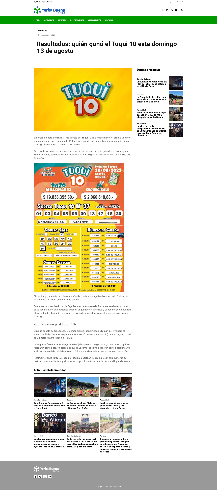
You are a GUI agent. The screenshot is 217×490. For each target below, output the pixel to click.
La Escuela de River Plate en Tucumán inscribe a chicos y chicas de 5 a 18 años (81, 405)
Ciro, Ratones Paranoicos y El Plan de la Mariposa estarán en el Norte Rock (49, 405)
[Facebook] (162, 10)
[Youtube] (176, 10)
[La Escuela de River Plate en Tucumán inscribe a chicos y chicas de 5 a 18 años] (83, 387)
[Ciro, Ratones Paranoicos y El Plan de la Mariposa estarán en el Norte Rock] (50, 387)
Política (103, 436)
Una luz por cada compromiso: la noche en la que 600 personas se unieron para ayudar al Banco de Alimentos (49, 443)
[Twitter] (172, 10)
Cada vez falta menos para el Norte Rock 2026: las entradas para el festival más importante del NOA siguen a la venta (82, 443)
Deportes (70, 400)
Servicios (42, 31)
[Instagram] (167, 10)
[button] (182, 10)
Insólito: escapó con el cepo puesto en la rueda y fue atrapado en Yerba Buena (114, 405)
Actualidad (104, 400)
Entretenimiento (41, 400)
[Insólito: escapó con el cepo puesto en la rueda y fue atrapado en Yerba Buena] (116, 387)
